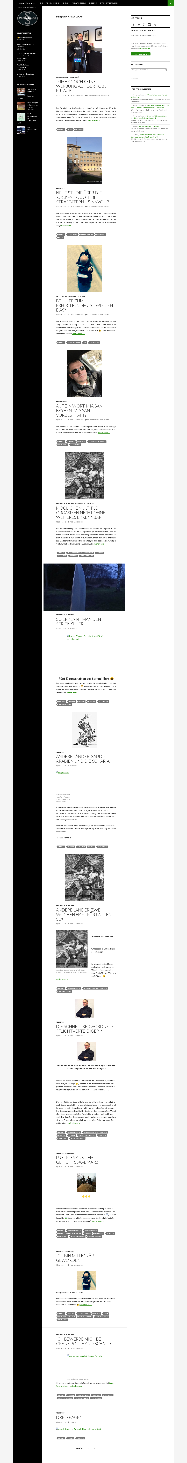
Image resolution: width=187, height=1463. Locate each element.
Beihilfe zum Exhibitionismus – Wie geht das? (86, 305)
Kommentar (61, 401)
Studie (60, 237)
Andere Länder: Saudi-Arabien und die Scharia (83, 758)
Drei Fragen (69, 1417)
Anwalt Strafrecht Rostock (95, 1132)
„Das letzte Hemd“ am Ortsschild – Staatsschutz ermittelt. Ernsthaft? (150, 106)
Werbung (79, 129)
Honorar (80, 1438)
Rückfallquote (86, 234)
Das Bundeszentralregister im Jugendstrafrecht (27, 118)
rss (154, 24)
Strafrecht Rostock (66, 1316)
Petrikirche (98, 1233)
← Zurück (79, 1449)
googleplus (144, 24)
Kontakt (65, 3)
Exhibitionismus (74, 342)
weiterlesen (94, 120)
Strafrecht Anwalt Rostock (95, 988)
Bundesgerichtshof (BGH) (67, 77)
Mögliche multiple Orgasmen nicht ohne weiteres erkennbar (80, 512)
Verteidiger (62, 1320)
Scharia (91, 847)
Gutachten (72, 234)
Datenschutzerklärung (109, 3)
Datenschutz (144, 48)
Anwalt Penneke (74, 988)
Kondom (100, 553)
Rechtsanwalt (84, 1313)
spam (106, 1313)
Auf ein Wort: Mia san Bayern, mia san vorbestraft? (79, 410)
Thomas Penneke (26, 3)
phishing (71, 1313)
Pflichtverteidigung (87, 1135)
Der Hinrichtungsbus (32, 129)
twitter (138, 24)
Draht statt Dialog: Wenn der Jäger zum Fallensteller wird (149, 117)
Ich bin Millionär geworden (75, 1258)
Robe (70, 129)
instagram (149, 24)
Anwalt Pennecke (74, 1230)
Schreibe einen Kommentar (98, 95)
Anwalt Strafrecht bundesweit (80, 553)
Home (41, 3)
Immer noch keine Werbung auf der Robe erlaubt (81, 86)
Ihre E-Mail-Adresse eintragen (144, 35)
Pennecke (61, 1135)
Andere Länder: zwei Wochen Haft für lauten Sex (84, 914)
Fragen (71, 1438)
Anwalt (61, 129)
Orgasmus (62, 556)
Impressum (93, 3)
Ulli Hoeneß (76, 444)
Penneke (73, 628)
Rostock (81, 441)
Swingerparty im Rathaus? (148, 126)
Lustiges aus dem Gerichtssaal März (77, 1160)
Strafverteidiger (78, 1138)
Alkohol (61, 701)
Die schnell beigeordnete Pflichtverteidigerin (85, 1028)
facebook (133, 24)
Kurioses (60, 296)
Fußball (71, 441)
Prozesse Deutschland (75, 296)
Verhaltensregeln (79, 3)
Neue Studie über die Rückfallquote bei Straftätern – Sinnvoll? (82, 197)
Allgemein (60, 188)
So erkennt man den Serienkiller (78, 621)
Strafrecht (100, 234)
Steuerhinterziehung (97, 441)
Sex (85, 342)
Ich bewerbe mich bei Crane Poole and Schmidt (84, 1341)
